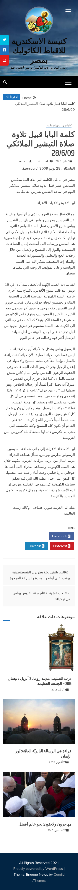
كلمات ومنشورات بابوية (59, 125)
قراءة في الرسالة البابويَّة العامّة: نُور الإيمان (43, 753)
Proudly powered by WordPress (38, 868)
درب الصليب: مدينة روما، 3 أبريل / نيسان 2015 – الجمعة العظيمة (40, 681)
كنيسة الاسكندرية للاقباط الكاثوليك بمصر (39, 50)
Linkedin (35, 546)
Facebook (60, 536)
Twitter (35, 536)
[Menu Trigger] (68, 9)
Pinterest (60, 546)
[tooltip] (4, 40)
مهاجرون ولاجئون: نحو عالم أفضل (45, 824)
